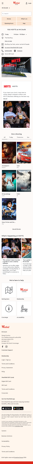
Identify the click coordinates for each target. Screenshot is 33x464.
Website (19, 50)
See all (5, 98)
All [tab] (4, 137)
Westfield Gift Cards (8, 377)
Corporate (5, 393)
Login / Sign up (6, 360)
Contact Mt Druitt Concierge (10, 343)
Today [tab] (11, 137)
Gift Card (4, 385)
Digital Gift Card (6, 381)
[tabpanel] (16, 185)
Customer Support (7, 350)
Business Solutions (7, 436)
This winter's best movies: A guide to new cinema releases (11, 261)
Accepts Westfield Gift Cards (13, 47)
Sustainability (5, 441)
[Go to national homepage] (6, 326)
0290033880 (8, 50)
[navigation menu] (3, 3)
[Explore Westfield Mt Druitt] (16, 3)
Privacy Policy (6, 446)
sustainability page (19, 426)
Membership (5, 356)
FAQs (3, 371)
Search (6, 13)
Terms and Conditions (8, 363)
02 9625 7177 (5, 341)
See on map (8, 41)
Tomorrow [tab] (20, 137)
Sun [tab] (28, 137)
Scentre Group (18, 457)
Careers (4, 430)
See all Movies (16, 229)
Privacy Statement (7, 367)
